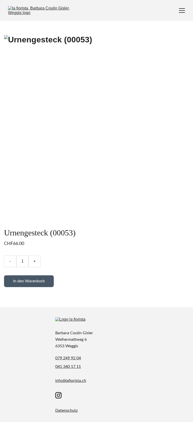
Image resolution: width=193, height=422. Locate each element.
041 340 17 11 (68, 367)
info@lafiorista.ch (70, 381)
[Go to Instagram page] (58, 395)
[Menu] (182, 10)
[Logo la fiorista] (78, 322)
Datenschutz (66, 410)
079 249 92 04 (68, 358)
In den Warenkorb (29, 281)
